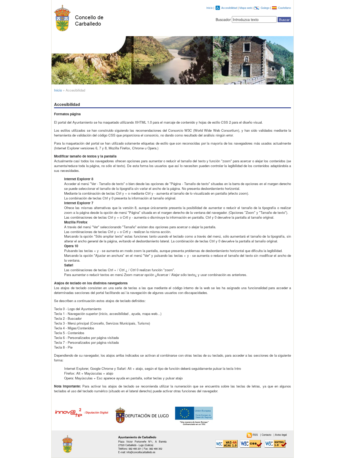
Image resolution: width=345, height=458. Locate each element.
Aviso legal (281, 435)
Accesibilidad (229, 8)
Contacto (267, 435)
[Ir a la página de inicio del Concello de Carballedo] (80, 17)
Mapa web (246, 8)
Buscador (223, 19)
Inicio (209, 8)
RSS (256, 435)
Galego (265, 8)
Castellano (284, 8)
